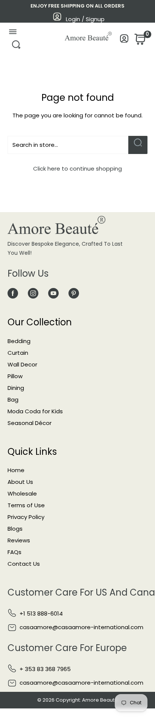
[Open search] (16, 46)
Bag (13, 399)
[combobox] (68, 145)
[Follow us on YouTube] (53, 293)
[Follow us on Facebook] (13, 293)
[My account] (124, 40)
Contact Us (24, 564)
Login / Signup (85, 19)
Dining (16, 388)
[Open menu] (12, 33)
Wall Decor (22, 364)
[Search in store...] (137, 145)
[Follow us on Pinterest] (73, 293)
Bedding (19, 341)
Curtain (18, 353)
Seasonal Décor (30, 423)
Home (16, 470)
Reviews (19, 540)
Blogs (15, 529)
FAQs (14, 552)
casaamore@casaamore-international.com (81, 627)
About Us (20, 482)
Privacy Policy (26, 517)
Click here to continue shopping (77, 168)
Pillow (15, 376)
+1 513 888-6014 (41, 613)
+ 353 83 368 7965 (45, 669)
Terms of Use (26, 505)
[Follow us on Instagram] (33, 293)
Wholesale (22, 493)
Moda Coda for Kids (35, 411)
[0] (139, 41)
